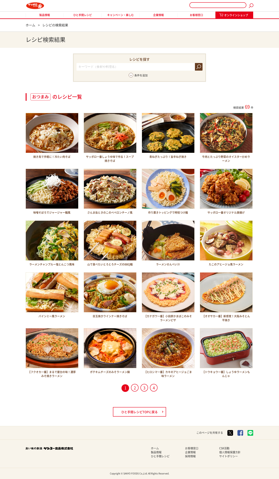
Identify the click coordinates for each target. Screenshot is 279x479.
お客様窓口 (196, 15)
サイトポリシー (228, 456)
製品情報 (44, 15)
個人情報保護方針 (229, 452)
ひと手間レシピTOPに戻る (139, 412)
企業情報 (158, 15)
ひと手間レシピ (82, 15)
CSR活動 (224, 448)
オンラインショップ (236, 15)
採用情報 (190, 456)
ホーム (155, 448)
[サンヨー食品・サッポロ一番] (35, 5)
